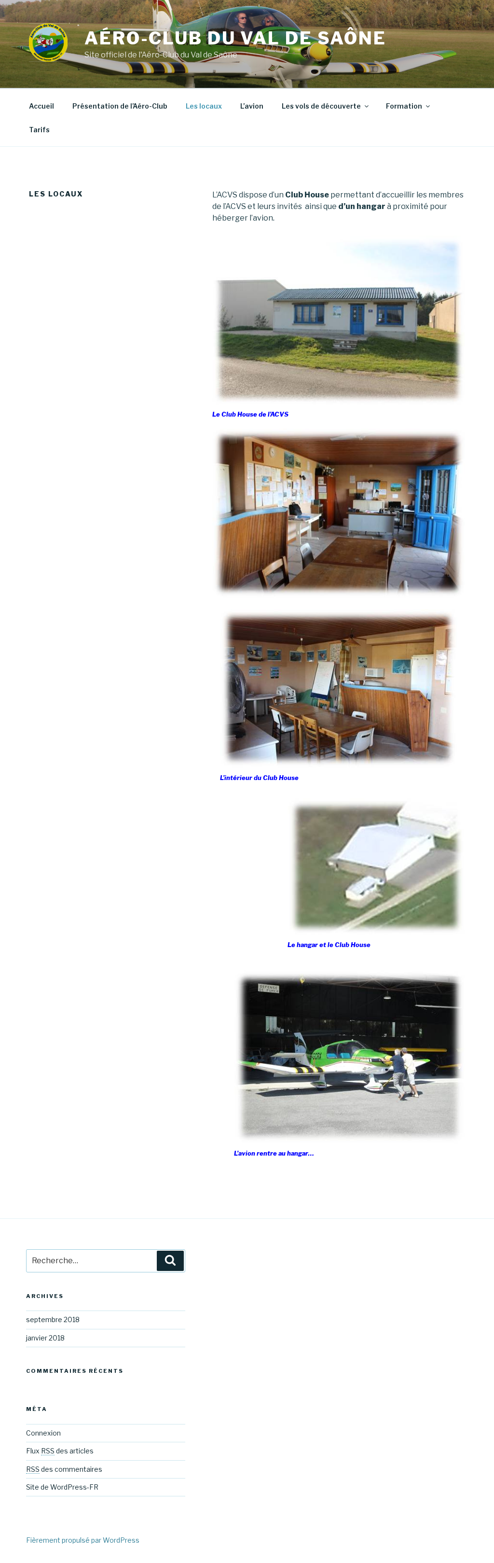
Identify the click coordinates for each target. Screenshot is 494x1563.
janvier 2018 (45, 1338)
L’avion (251, 106)
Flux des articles (60, 1451)
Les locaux (204, 106)
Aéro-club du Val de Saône (235, 38)
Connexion (43, 1433)
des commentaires (64, 1469)
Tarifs (39, 130)
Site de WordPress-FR (62, 1487)
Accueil (41, 106)
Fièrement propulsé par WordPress (82, 1540)
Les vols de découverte (321, 106)
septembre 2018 (53, 1319)
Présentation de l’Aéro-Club (119, 106)
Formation (404, 106)
